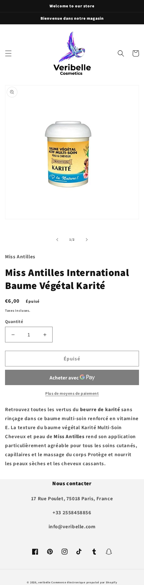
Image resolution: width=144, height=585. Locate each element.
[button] (8, 53)
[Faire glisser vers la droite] (86, 239)
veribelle (44, 582)
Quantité (14, 321)
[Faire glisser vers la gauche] (57, 239)
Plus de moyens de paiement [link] (72, 393)
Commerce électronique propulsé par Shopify (84, 582)
